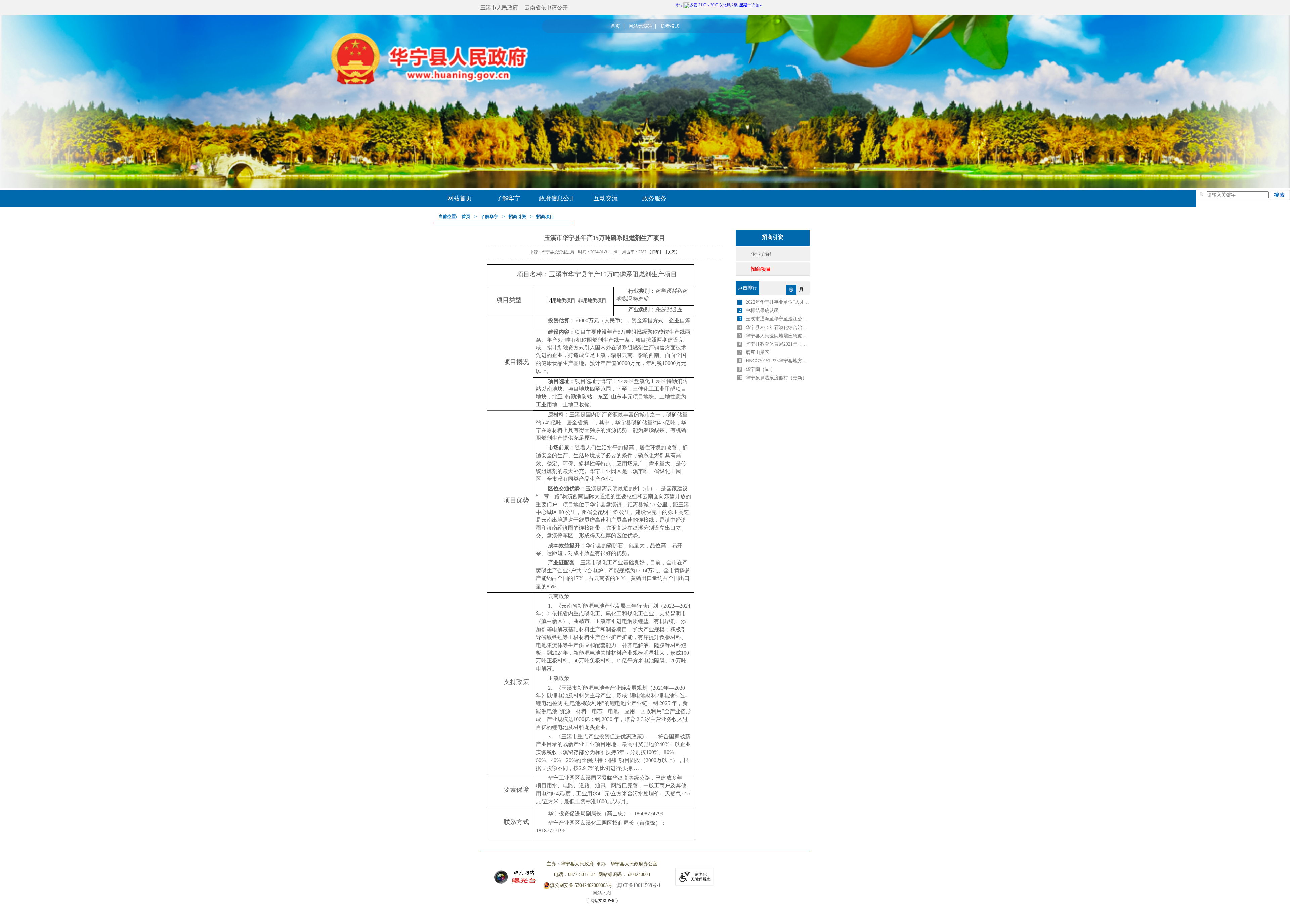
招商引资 (517, 216)
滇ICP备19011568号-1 (638, 885)
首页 (615, 26)
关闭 (672, 252)
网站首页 (459, 198)
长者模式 (669, 26)
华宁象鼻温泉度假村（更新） (776, 377)
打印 (655, 252)
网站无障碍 (640, 26)
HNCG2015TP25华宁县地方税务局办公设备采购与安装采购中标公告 (778, 360)
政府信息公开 (557, 198)
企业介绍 (761, 254)
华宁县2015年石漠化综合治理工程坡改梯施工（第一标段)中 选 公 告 (778, 327)
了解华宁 (508, 198)
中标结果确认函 (762, 310)
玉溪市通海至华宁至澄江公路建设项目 (778, 318)
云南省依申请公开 (546, 7)
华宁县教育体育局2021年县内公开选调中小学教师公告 (778, 344)
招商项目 (545, 216)
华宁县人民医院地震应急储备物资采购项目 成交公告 (778, 335)
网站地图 (602, 893)
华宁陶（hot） (760, 369)
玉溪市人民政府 (499, 7)
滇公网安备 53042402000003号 (581, 885)
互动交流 (606, 198)
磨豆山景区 (757, 352)
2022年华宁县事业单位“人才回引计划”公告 (778, 302)
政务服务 (654, 198)
